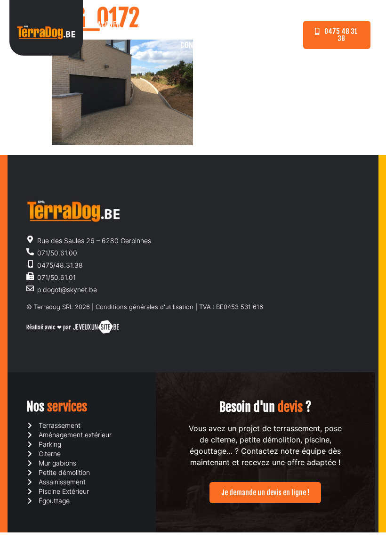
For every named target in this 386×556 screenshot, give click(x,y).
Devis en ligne (263, 24)
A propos (152, 24)
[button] (336, 35)
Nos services (204, 24)
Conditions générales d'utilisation (144, 307)
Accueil (109, 24)
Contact (194, 45)
